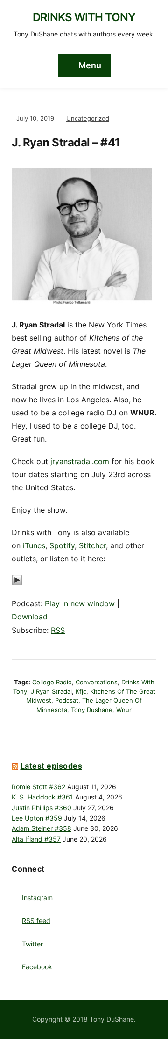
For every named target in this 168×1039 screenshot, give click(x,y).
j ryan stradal (51, 691)
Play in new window (80, 603)
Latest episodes (52, 765)
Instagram (37, 897)
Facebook (37, 967)
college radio (52, 682)
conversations (97, 682)
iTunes (34, 545)
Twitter (32, 944)
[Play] (17, 585)
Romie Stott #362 (38, 787)
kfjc (81, 691)
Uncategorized (87, 118)
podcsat (66, 700)
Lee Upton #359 (37, 818)
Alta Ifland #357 (36, 839)
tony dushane (91, 709)
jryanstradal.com (79, 461)
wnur (124, 709)
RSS (58, 630)
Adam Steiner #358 (41, 828)
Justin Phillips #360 (41, 808)
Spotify (62, 545)
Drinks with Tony (84, 17)
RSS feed (36, 920)
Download (30, 616)
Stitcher (92, 545)
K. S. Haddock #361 (42, 797)
